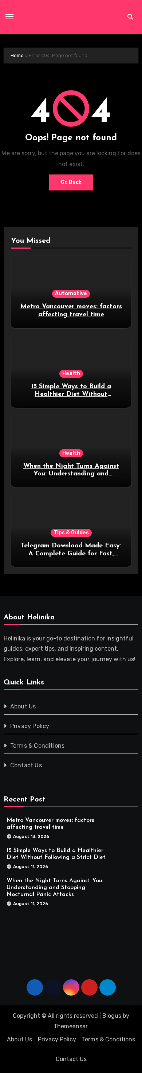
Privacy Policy (30, 726)
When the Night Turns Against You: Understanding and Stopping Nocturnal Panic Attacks (55, 887)
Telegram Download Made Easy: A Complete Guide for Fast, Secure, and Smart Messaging (71, 554)
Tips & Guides (71, 533)
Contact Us (26, 765)
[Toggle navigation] (9, 16)
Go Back (71, 182)
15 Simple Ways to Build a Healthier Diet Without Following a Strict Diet (71, 394)
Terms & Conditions (37, 745)
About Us (23, 706)
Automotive (71, 293)
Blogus (111, 1015)
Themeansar (70, 1026)
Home (17, 55)
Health (71, 373)
